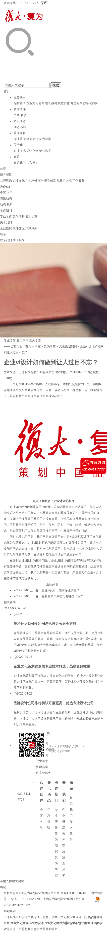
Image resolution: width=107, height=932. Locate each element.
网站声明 (10, 911)
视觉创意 (64, 103)
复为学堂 (45, 139)
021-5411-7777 (29, 3)
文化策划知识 (68, 346)
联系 (17, 157)
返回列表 (52, 584)
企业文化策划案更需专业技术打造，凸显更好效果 (52, 666)
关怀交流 (32, 151)
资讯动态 (20, 121)
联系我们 (20, 163)
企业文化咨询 (35, 103)
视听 (23, 127)
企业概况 (20, 151)
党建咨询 (76, 103)
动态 (17, 127)
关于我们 (20, 145)
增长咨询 (51, 103)
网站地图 (97, 893)
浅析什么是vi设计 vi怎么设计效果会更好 (45, 624)
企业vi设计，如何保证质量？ (61, 590)
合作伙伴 (20, 109)
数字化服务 (90, 103)
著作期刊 (20, 133)
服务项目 (20, 97)
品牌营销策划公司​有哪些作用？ (62, 596)
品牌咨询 (20, 103)
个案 (17, 115)
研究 (38, 346)
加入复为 (32, 163)
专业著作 (20, 139)
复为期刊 (32, 139)
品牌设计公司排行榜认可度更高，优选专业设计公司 (54, 703)
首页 (7, 91)
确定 (3, 887)
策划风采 (45, 151)
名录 (23, 115)
